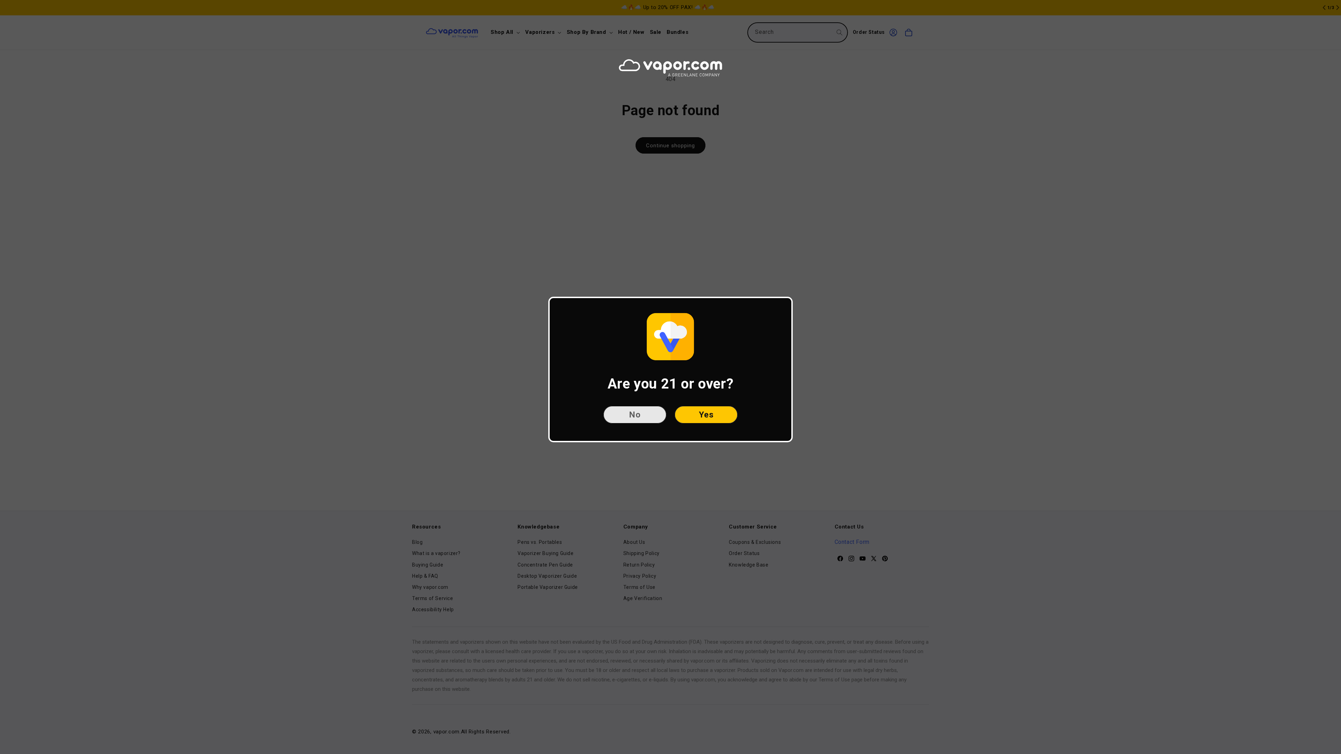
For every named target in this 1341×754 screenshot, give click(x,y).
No (635, 415)
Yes (706, 415)
